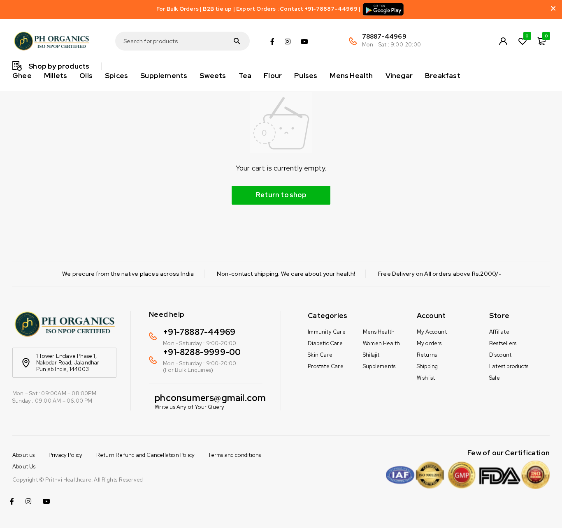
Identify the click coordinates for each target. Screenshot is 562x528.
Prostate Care (326, 366)
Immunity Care (327, 331)
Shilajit (371, 354)
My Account (432, 331)
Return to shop (281, 195)
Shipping (427, 366)
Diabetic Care (325, 343)
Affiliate (499, 331)
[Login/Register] (503, 41)
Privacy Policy (66, 455)
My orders (429, 343)
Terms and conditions (234, 455)
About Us (24, 466)
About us (23, 455)
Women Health (381, 343)
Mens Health (379, 331)
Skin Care (320, 354)
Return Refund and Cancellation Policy (145, 455)
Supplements (379, 366)
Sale (494, 377)
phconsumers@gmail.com (210, 398)
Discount (500, 354)
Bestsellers (502, 343)
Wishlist (426, 377)
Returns (427, 354)
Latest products (508, 366)
